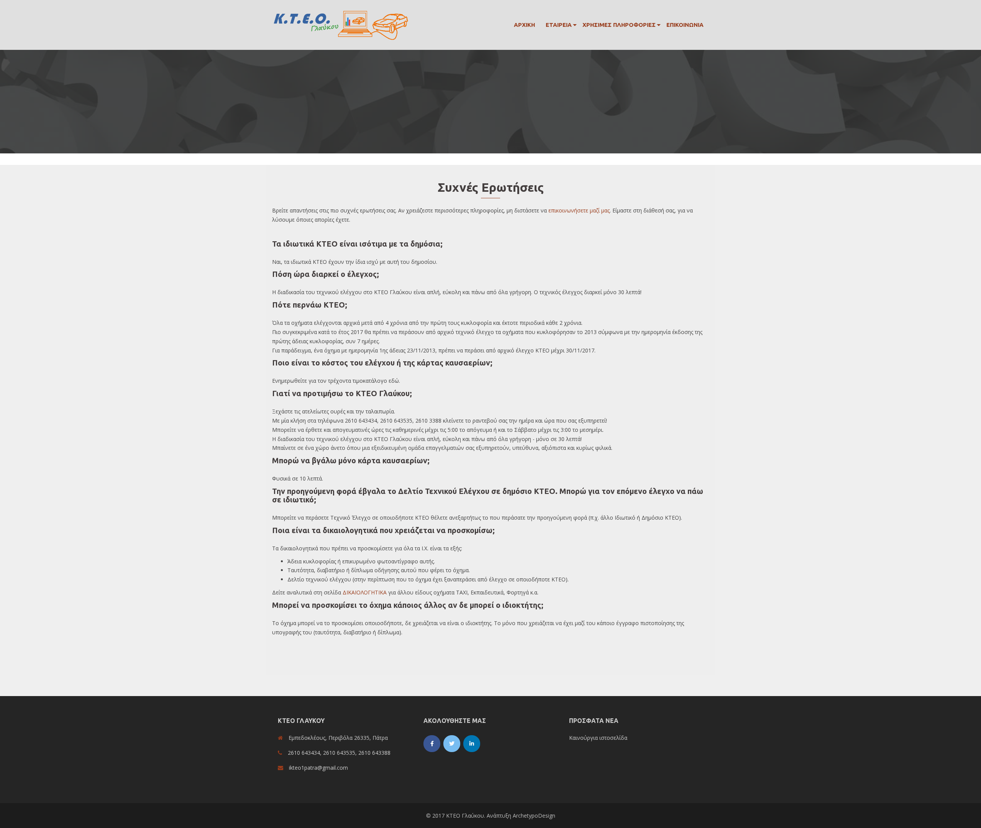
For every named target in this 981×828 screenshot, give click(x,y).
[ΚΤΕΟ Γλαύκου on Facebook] (431, 743)
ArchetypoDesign (534, 815)
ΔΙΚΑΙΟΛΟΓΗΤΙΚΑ (365, 592)
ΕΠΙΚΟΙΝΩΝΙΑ (685, 24)
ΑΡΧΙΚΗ (524, 24)
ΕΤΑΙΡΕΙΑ (559, 24)
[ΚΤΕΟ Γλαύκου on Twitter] (451, 743)
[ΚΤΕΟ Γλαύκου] (341, 24)
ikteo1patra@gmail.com (318, 767)
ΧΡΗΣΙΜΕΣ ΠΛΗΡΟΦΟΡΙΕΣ (619, 24)
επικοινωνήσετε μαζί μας (579, 210)
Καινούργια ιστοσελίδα (598, 737)
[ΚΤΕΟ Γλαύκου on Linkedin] (471, 743)
